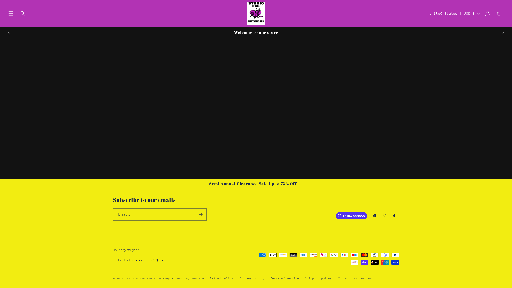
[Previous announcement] (8, 32)
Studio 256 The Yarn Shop (148, 278)
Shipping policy (318, 278)
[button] (11, 13)
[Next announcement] (503, 32)
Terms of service (285, 278)
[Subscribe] (200, 214)
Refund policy (221, 278)
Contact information (355, 278)
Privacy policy (252, 278)
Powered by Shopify (188, 278)
